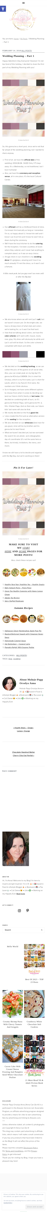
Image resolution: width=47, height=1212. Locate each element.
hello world (12, 946)
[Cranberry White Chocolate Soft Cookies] (34, 1004)
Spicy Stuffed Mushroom (14, 601)
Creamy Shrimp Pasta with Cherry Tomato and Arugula (12, 1024)
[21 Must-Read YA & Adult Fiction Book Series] (34, 1055)
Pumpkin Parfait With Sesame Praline (19, 647)
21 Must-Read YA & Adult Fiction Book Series (34, 1083)
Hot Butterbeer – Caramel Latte (17, 644)
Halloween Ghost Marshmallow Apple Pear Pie (23, 631)
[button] (3, 9)
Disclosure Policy (31, 1148)
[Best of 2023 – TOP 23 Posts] (34, 960)
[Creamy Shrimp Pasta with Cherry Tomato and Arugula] (12, 1004)
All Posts (26, 51)
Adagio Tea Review (12, 598)
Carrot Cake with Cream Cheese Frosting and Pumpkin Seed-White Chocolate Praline (12, 1071)
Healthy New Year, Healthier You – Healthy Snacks (24, 584)
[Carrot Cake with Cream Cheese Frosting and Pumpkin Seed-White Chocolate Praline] (12, 1049)
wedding (17, 659)
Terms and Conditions (14, 1151)
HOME (22, 551)
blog (10, 659)
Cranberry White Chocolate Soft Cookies (34, 1024)
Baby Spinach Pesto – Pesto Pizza (18, 588)
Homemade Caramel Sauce (15, 641)
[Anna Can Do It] (23, 29)
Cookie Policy (8, 1202)
